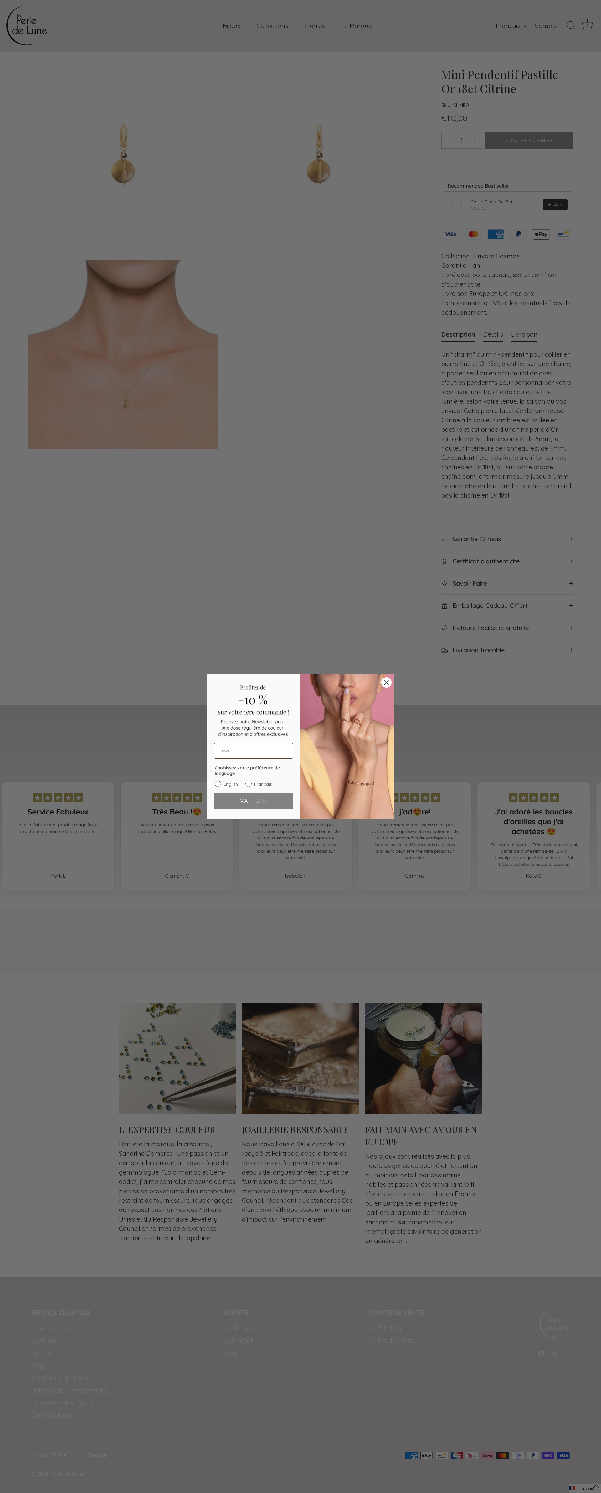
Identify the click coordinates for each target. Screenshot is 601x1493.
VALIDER (253, 800)
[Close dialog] (386, 682)
